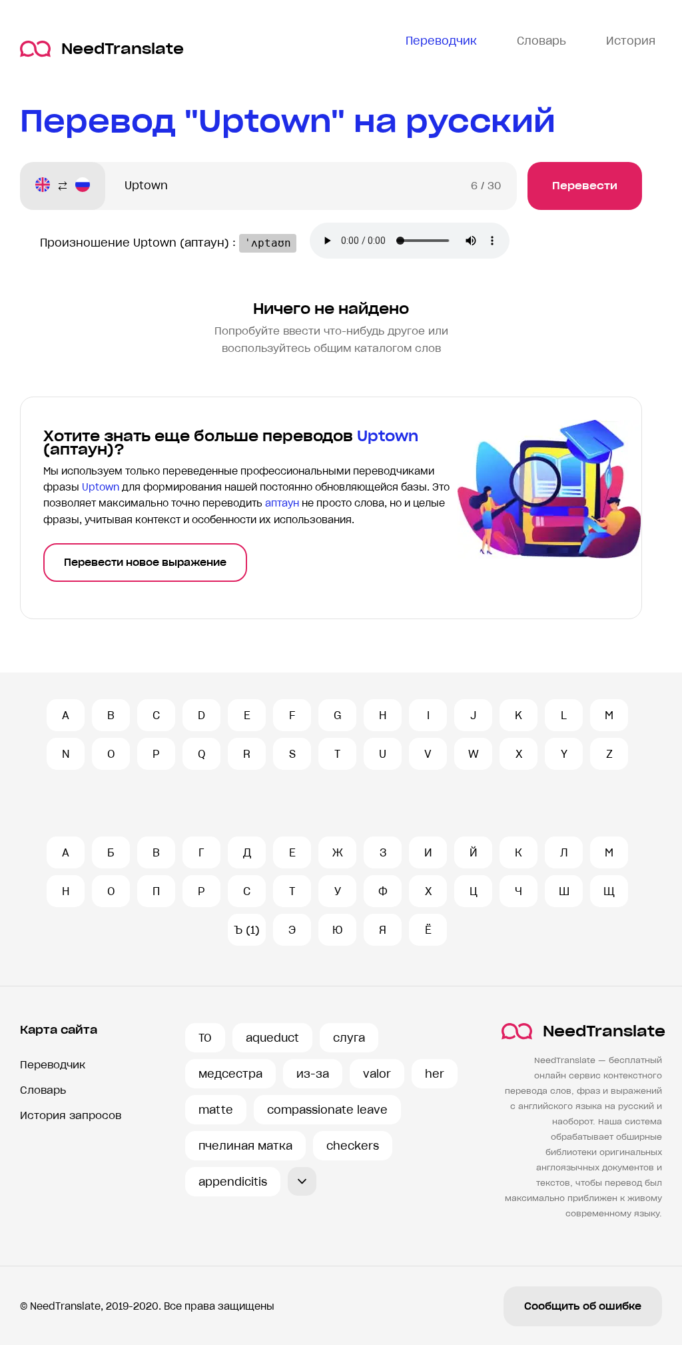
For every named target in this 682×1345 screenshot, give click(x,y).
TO (205, 1037)
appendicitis (232, 1181)
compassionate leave (327, 1109)
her (434, 1073)
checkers (352, 1145)
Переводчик (52, 1064)
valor (377, 1073)
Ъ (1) (247, 929)
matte (215, 1109)
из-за (312, 1073)
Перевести (584, 185)
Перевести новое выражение (145, 563)
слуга (349, 1037)
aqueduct (272, 1037)
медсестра (230, 1073)
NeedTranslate (122, 49)
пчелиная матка (245, 1145)
